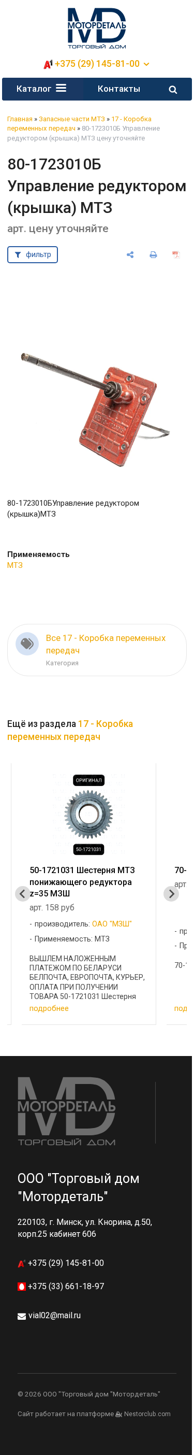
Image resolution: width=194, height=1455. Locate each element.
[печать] (153, 255)
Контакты (119, 88)
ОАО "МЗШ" (112, 924)
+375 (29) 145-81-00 (65, 1263)
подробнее (49, 1008)
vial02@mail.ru (54, 1315)
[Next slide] (171, 894)
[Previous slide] (23, 894)
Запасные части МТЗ (72, 119)
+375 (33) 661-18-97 (65, 1286)
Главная (20, 119)
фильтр (38, 254)
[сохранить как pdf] (176, 255)
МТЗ (15, 565)
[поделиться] (130, 255)
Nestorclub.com (147, 1414)
